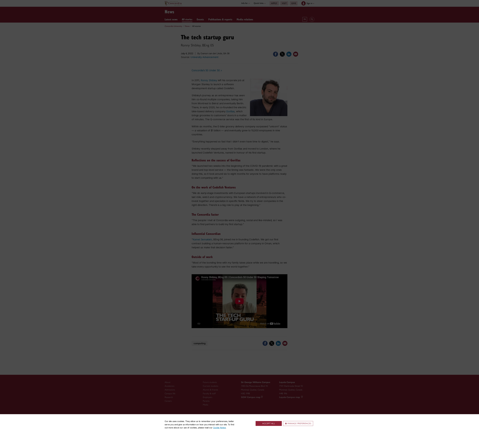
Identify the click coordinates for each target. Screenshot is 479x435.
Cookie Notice (219, 427)
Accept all (268, 423)
